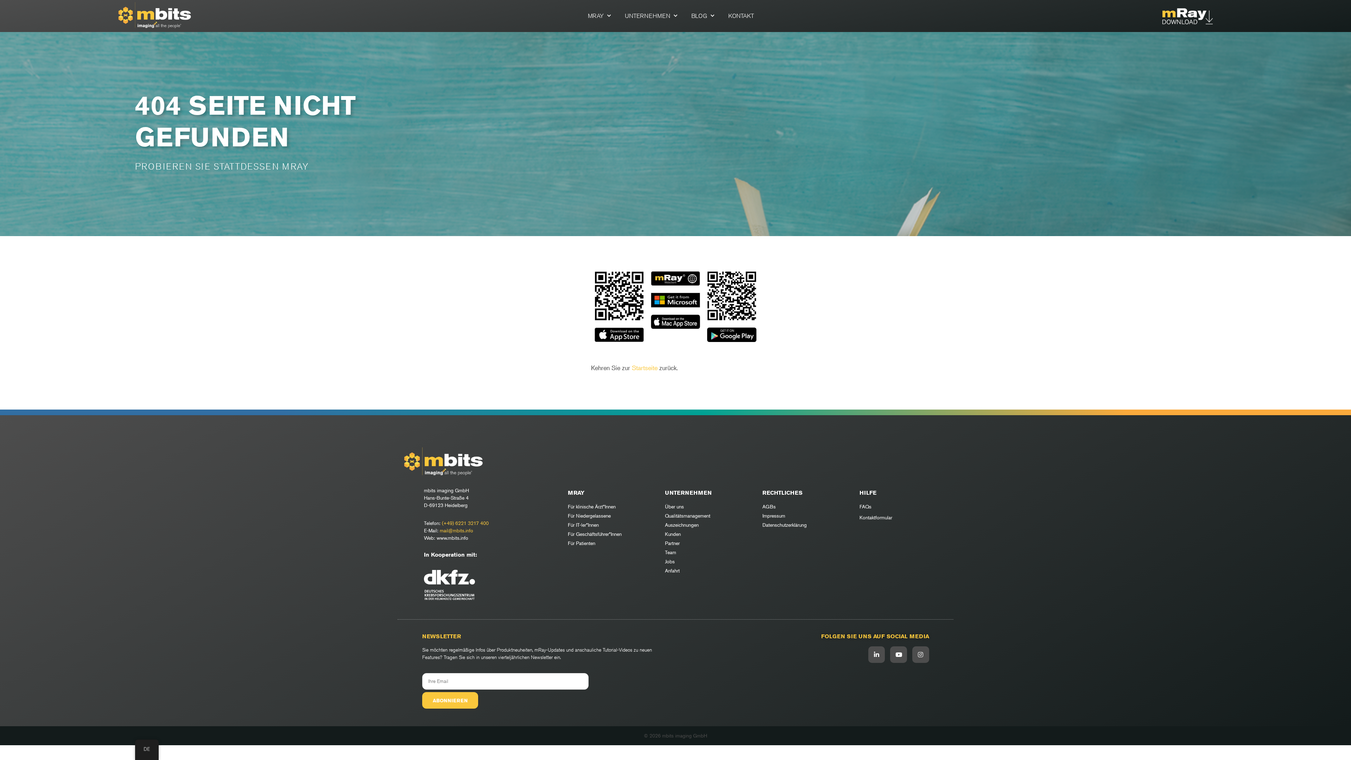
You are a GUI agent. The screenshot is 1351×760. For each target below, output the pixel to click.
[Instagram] (920, 654)
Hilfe (868, 492)
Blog (699, 15)
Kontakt (741, 15)
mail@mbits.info (456, 530)
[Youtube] (898, 654)
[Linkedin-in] (876, 654)
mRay (596, 15)
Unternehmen (647, 15)
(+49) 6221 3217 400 (465, 523)
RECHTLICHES (782, 492)
